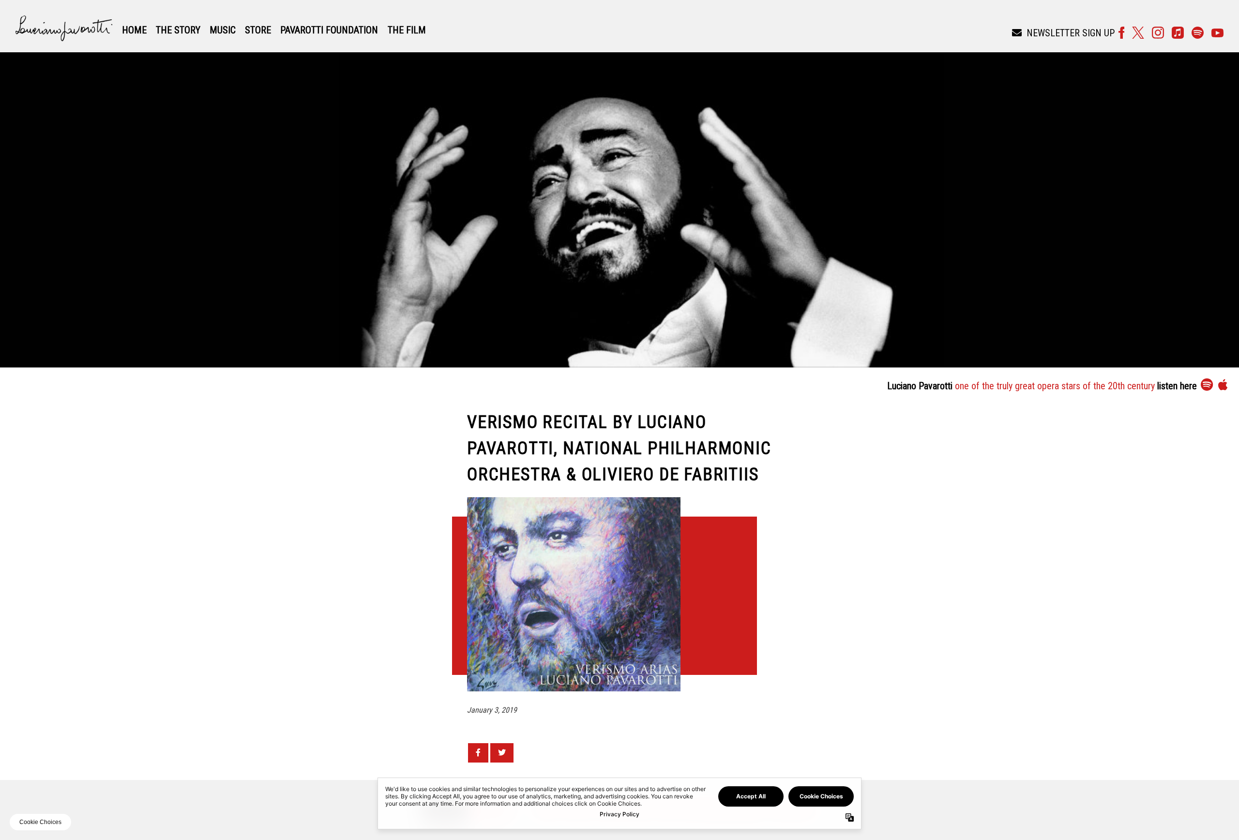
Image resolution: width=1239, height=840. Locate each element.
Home (134, 30)
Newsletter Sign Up (1071, 33)
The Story (178, 30)
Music (223, 30)
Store (258, 30)
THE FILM (407, 30)
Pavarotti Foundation (329, 30)
